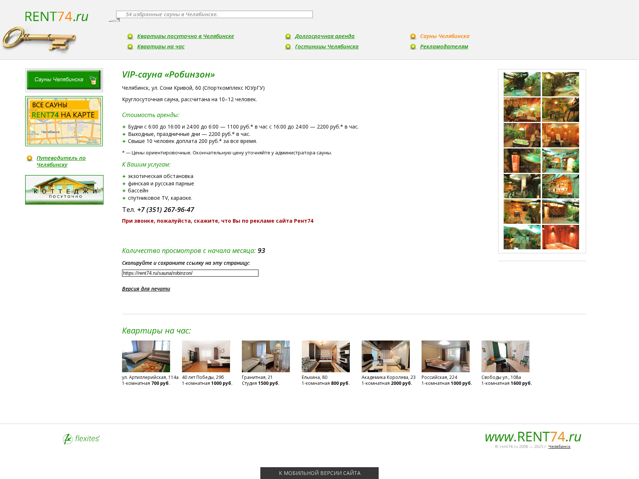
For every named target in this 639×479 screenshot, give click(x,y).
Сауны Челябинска (445, 36)
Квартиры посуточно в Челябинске (185, 36)
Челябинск (559, 446)
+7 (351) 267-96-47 (165, 209)
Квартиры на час (161, 46)
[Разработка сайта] (81, 442)
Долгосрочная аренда (325, 36)
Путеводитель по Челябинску (61, 161)
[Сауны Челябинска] (64, 80)
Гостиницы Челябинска (327, 46)
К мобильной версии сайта (320, 472)
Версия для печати (146, 288)
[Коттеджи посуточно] (64, 190)
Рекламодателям (444, 46)
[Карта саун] (64, 121)
